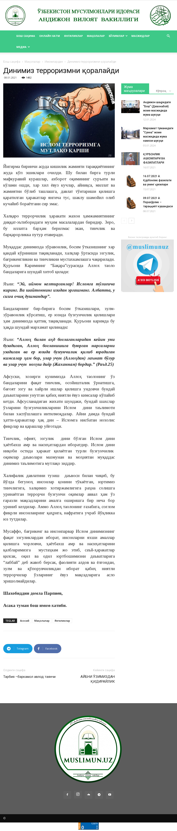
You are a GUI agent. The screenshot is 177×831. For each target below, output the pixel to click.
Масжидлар (140, 36)
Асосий (24, 620)
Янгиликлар (73, 36)
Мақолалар (96, 36)
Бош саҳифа (25, 36)
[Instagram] (78, 794)
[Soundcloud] (88, 795)
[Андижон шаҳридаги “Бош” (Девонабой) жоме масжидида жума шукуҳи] (130, 106)
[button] (168, 36)
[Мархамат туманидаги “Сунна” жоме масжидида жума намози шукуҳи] (130, 132)
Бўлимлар (116, 36)
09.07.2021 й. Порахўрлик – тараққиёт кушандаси (158, 202)
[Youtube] (109, 795)
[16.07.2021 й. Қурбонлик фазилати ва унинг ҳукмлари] (130, 180)
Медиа (21, 47)
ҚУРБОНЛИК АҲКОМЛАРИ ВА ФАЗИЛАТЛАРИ (154, 158)
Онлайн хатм (49, 36)
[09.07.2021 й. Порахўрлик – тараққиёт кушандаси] (130, 202)
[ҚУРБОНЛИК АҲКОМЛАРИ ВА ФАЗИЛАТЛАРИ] (130, 158)
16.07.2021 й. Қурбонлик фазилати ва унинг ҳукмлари (157, 180)
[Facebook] (67, 795)
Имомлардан (54, 62)
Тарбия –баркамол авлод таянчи (29, 677)
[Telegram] (99, 795)
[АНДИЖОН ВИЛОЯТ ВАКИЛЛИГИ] (88, 16)
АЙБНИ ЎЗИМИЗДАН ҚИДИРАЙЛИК (97, 679)
